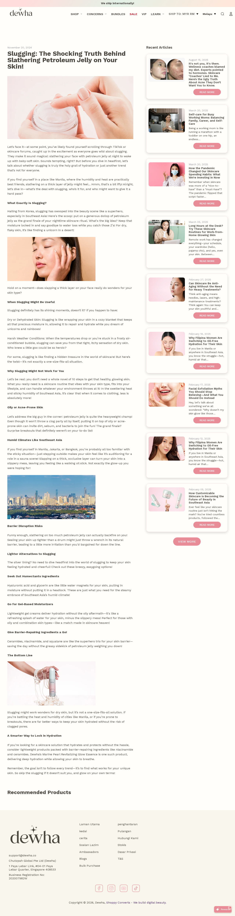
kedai (83, 831)
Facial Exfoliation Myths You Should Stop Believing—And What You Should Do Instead (206, 393)
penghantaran (128, 824)
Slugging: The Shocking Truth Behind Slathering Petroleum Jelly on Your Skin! (66, 60)
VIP (144, 14)
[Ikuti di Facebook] (99, 888)
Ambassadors (89, 852)
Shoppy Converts (117, 902)
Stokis (122, 845)
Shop (75, 14)
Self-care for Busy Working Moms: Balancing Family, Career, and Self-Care (206, 119)
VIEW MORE (187, 541)
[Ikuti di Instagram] (111, 888)
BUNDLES (118, 14)
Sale (133, 14)
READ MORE (207, 92)
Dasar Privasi (127, 852)
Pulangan (124, 831)
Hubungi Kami (128, 838)
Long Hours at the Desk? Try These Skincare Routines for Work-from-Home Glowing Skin (206, 230)
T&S (120, 858)
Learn (156, 14)
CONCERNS (95, 14)
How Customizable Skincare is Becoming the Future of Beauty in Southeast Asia (206, 498)
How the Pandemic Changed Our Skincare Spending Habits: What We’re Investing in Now (204, 173)
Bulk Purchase (89, 865)
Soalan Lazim (89, 845)
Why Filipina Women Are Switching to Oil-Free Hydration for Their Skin (205, 341)
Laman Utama (89, 824)
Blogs (83, 858)
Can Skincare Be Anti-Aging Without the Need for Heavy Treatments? (205, 286)
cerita (83, 838)
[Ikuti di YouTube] (124, 888)
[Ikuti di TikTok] (136, 888)
